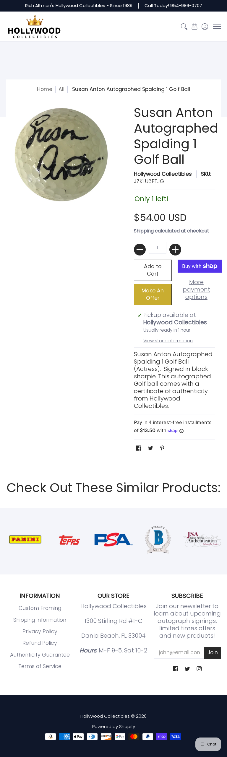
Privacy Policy (39, 631)
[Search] (184, 26)
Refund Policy (39, 643)
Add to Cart (152, 270)
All (61, 89)
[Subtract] (140, 249)
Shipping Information (39, 619)
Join (212, 652)
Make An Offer (153, 294)
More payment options (196, 290)
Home (44, 89)
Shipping (144, 230)
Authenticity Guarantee (40, 654)
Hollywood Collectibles (163, 174)
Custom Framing (40, 608)
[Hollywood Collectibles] (34, 26)
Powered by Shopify (113, 726)
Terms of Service (39, 666)
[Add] (175, 249)
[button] (194, 26)
